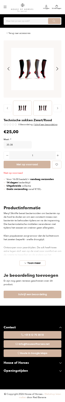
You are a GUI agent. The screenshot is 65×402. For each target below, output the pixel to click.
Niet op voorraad (27, 164)
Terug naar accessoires (19, 33)
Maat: (7, 139)
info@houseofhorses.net (34, 344)
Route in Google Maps (33, 353)
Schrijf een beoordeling (45, 124)
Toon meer (34, 263)
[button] (8, 69)
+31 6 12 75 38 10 (34, 335)
